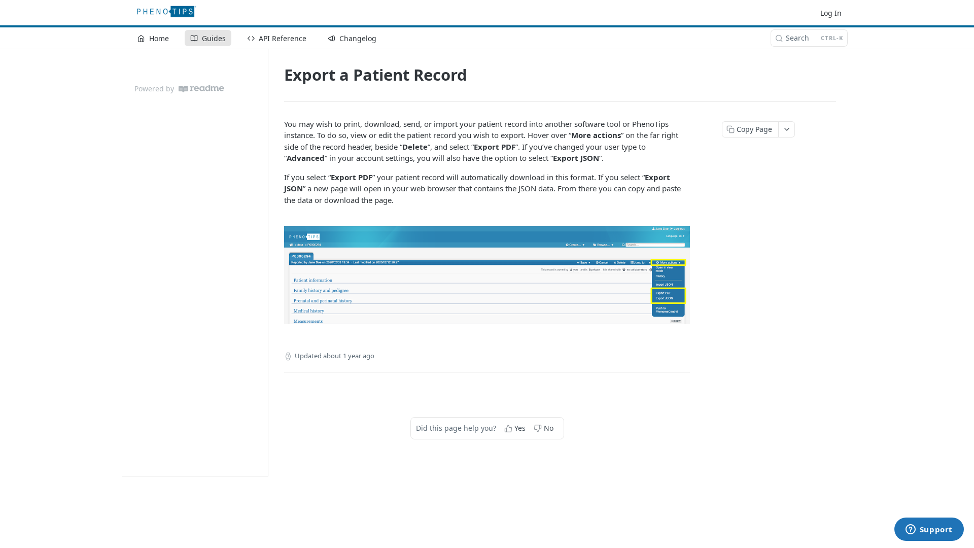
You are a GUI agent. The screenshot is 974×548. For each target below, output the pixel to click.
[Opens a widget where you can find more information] (929, 530)
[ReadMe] (201, 88)
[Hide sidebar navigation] (266, 262)
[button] (487, 275)
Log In (831, 13)
